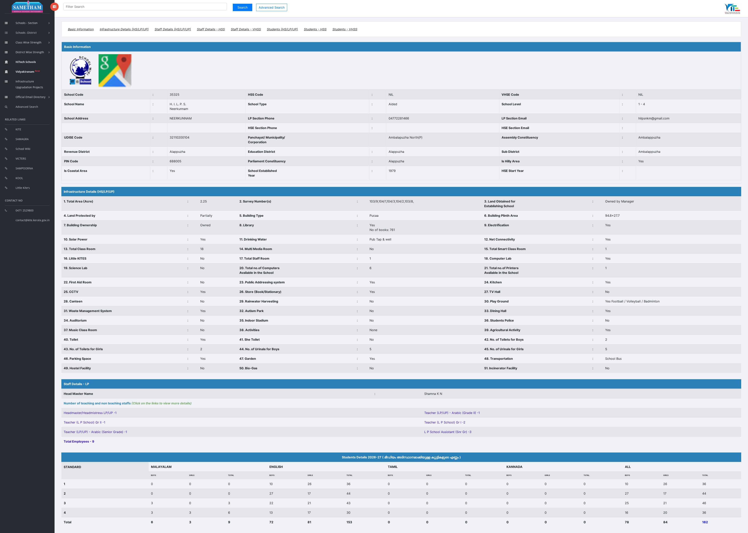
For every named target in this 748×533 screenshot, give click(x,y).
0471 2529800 (25, 210)
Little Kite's (23, 188)
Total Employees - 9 (79, 441)
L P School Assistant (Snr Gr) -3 (447, 432)
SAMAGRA (22, 139)
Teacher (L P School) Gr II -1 (84, 422)
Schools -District (26, 32)
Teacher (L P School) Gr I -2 (444, 422)
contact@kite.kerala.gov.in (33, 220)
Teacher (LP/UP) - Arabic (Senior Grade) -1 (95, 432)
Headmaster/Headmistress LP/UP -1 (90, 413)
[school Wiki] (81, 70)
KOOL (19, 178)
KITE (18, 129)
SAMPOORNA (24, 168)
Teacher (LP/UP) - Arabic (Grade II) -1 (452, 413)
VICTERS (21, 158)
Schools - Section (27, 23)
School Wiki (23, 149)
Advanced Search (27, 107)
